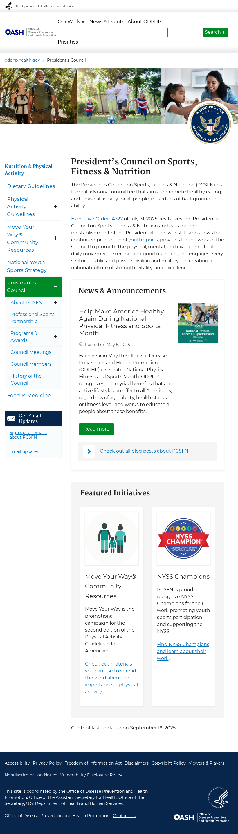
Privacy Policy (47, 763)
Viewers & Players (206, 763)
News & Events (106, 21)
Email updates (24, 451)
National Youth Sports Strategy (27, 266)
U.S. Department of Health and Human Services (44, 6)
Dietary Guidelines (31, 186)
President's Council (21, 286)
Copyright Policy (169, 763)
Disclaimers (137, 763)
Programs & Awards (23, 337)
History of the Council (26, 379)
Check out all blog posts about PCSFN (144, 451)
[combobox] (185, 32)
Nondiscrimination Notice (31, 775)
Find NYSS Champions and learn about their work (183, 651)
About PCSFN (26, 302)
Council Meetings (30, 352)
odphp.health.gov (22, 60)
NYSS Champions (183, 576)
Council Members (31, 364)
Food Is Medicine (29, 395)
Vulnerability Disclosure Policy (91, 775)
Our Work (69, 21)
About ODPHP (144, 21)
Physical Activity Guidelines (21, 206)
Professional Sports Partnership (32, 318)
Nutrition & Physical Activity (29, 170)
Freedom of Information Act (93, 763)
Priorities (68, 42)
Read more (99, 429)
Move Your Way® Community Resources (110, 586)
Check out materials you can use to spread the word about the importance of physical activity (111, 678)
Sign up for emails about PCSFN (28, 435)
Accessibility (17, 763)
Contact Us (124, 815)
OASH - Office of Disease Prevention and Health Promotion (30, 32)
